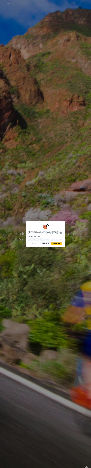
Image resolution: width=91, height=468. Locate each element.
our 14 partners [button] (39, 231)
